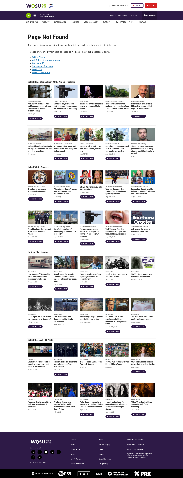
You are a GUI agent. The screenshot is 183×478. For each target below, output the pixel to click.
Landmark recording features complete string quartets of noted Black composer (39, 364)
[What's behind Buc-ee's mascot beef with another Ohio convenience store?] (66, 177)
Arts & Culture (84, 101)
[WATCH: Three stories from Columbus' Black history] (143, 262)
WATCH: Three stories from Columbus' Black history (141, 275)
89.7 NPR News (32, 22)
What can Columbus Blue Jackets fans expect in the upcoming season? (115, 191)
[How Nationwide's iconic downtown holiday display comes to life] (66, 304)
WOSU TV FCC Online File (135, 449)
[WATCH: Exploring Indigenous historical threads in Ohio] (91, 304)
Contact (101, 454)
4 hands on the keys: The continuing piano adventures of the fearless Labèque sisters (116, 405)
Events (131, 22)
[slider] (38, 15)
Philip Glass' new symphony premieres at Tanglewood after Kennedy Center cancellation (91, 404)
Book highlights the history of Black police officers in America (39, 231)
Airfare (142, 22)
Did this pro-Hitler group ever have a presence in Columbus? (39, 318)
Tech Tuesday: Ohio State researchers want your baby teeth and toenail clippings (115, 231)
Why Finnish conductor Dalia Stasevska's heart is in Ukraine (143, 363)
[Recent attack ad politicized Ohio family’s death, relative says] (91, 134)
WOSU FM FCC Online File (135, 440)
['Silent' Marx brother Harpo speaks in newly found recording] (143, 390)
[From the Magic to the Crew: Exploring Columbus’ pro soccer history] (91, 262)
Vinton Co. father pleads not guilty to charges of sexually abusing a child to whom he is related (142, 149)
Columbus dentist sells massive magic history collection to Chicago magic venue (116, 320)
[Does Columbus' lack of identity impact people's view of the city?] (66, 217)
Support (106, 22)
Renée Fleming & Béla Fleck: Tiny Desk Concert (91, 363)
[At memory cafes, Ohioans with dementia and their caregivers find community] (66, 134)
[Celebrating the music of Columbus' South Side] (143, 217)
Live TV (138, 5)
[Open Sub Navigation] (128, 5)
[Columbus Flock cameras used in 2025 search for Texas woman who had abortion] (117, 134)
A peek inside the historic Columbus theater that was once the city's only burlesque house (65, 277)
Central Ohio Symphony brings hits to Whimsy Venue (117, 363)
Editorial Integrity (104, 444)
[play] (28, 15)
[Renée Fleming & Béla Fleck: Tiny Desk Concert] (91, 350)
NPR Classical (58, 359)
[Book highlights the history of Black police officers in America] (40, 217)
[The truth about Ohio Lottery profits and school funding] (143, 304)
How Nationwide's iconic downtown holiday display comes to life (63, 319)
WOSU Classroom (91, 22)
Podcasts (75, 22)
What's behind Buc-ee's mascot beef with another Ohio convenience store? (65, 191)
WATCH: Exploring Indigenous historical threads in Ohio (91, 318)
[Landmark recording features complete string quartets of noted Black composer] (40, 350)
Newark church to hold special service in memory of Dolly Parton (91, 106)
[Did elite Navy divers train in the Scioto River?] (117, 262)
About (101, 440)
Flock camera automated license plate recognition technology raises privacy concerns (89, 232)
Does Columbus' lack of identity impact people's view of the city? (65, 231)
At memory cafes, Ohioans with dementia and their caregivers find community (66, 148)
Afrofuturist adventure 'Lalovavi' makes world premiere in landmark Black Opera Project (64, 405)
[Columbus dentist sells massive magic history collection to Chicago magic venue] (117, 304)
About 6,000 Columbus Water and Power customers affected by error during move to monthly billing (39, 107)
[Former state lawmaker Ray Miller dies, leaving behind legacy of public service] (143, 92)
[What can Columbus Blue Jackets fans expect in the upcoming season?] (117, 177)
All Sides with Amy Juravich (46, 60)
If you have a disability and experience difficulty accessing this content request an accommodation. (139, 455)
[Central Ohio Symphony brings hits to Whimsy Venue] (117, 350)
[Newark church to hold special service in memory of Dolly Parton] (91, 92)
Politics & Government (34, 101)
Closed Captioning (105, 459)
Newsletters (120, 22)
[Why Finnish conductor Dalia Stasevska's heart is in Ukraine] (143, 350)
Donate (151, 5)
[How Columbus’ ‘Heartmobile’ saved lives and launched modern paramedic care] (40, 262)
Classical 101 (60, 22)
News (73, 444)
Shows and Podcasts (42, 66)
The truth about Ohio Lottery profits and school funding (142, 318)
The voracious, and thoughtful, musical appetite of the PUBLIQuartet (65, 364)
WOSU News (38, 57)
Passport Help (103, 464)
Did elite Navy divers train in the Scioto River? (116, 275)
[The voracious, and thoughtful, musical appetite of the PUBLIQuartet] (66, 350)
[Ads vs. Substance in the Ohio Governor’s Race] (91, 177)
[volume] (35, 15)
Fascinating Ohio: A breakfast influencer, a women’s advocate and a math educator (143, 191)
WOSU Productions (77, 464)
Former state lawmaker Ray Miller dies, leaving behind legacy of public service (141, 106)
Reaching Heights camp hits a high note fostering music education (39, 404)
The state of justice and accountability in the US (37, 190)
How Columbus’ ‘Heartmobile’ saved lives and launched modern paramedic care (39, 276)
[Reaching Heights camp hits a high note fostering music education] (40, 390)
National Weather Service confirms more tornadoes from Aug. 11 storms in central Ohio (117, 106)
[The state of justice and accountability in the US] (40, 177)
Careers (101, 449)
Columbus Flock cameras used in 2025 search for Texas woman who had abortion (117, 148)
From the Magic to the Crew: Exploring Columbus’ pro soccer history (90, 276)
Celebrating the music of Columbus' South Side (140, 230)
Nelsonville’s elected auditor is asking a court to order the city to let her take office (40, 148)
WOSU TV (46, 22)
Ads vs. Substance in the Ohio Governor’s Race (91, 188)
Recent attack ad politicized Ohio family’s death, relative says (90, 148)
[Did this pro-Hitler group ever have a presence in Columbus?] (40, 304)
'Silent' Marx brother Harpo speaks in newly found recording (141, 404)
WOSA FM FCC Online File (135, 444)
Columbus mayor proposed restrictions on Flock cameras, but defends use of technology (65, 106)
